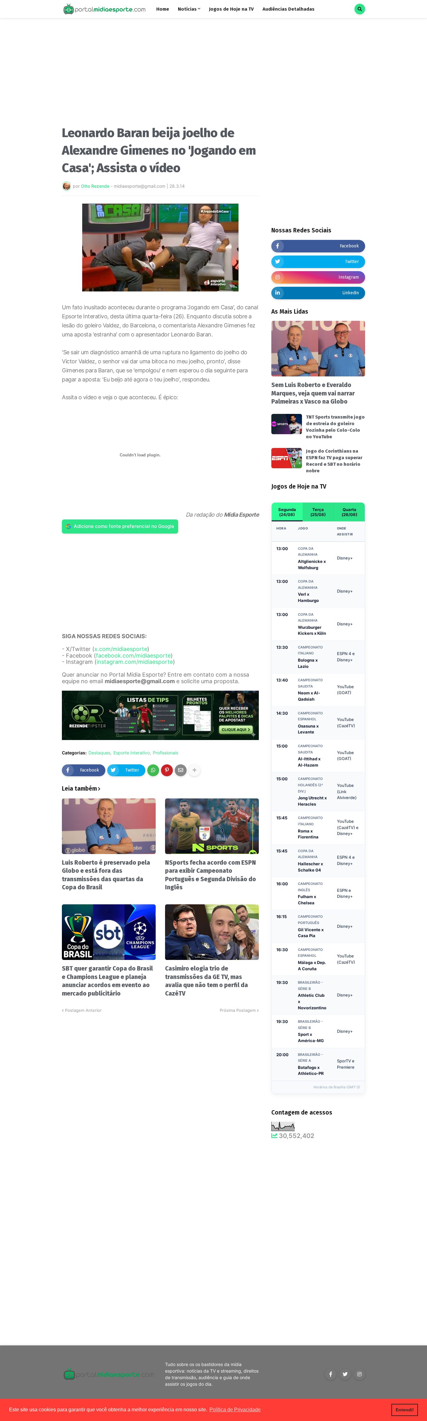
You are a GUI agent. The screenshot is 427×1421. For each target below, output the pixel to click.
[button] (359, 9)
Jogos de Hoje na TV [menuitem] (231, 9)
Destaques (99, 753)
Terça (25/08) (318, 512)
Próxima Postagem (238, 1010)
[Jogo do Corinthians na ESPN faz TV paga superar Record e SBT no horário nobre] (286, 458)
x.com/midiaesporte (120, 649)
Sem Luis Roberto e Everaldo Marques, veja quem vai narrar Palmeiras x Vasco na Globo (313, 393)
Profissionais (165, 753)
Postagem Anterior (83, 1010)
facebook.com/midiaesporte (133, 655)
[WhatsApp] (153, 770)
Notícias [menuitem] (187, 9)
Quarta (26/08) (349, 512)
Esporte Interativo (131, 753)
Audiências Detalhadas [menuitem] (288, 9)
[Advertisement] (160, 74)
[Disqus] (160, 1092)
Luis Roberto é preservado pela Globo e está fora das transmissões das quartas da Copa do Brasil (106, 875)
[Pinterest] (167, 770)
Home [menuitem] (162, 9)
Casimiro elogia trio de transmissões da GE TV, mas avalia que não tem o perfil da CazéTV (206, 981)
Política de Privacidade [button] (235, 1409)
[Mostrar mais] (194, 770)
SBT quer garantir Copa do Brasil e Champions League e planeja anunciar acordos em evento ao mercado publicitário (107, 981)
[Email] (181, 770)
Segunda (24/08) (287, 512)
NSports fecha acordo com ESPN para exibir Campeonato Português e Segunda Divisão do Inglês (210, 875)
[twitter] (345, 1374)
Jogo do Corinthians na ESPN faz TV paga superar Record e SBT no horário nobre (334, 461)
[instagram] (359, 1374)
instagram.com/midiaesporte (135, 661)
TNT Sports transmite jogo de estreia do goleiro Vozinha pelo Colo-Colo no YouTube (335, 427)
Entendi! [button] (405, 1409)
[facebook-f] (330, 1374)
